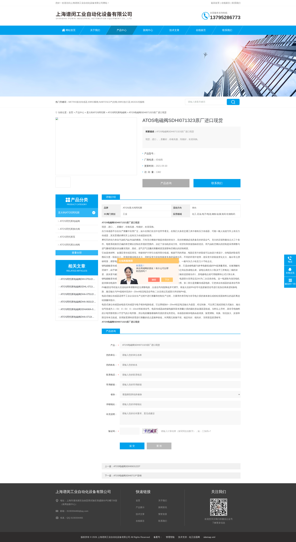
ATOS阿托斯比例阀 (70, 244)
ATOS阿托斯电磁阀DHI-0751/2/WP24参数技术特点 (78, 279)
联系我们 (236, 3)
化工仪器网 (194, 537)
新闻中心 (148, 30)
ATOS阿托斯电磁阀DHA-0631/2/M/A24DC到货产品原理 (78, 301)
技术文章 (174, 30)
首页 (71, 112)
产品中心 (122, 30)
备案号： (158, 537)
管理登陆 (170, 537)
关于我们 (95, 30)
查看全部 (77, 252)
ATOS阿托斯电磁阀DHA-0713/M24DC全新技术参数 (78, 316)
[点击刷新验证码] (150, 431)
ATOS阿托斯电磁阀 (117, 112)
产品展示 (140, 507)
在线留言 (225, 3)
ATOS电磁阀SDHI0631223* (126, 466)
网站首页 (71, 30)
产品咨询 (166, 183)
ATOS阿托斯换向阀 (70, 229)
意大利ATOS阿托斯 (96, 112)
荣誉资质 (162, 514)
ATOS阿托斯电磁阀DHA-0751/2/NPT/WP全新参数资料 (78, 294)
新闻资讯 (162, 507)
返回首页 (215, 3)
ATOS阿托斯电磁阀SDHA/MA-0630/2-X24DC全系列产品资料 (78, 309)
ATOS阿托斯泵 (67, 236)
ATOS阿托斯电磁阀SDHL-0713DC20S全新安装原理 (78, 286)
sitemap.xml (209, 537)
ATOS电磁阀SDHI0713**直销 (127, 475)
